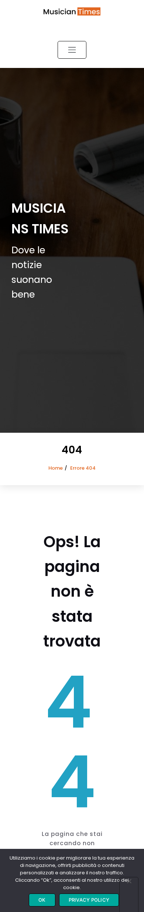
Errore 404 (83, 468)
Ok (42, 900)
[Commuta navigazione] (72, 50)
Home (55, 468)
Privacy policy (89, 900)
